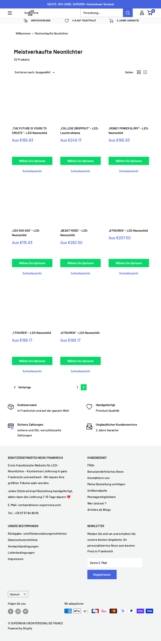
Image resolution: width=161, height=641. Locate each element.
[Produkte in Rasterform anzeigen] (139, 72)
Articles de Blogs (99, 509)
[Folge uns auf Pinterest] (25, 611)
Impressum (15, 559)
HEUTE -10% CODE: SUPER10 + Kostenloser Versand (80, 4)
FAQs (90, 465)
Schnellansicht (32, 171)
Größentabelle (97, 490)
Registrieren (102, 574)
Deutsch (14, 594)
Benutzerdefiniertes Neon (105, 471)
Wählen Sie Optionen (32, 161)
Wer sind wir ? (96, 503)
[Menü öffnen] (10, 13)
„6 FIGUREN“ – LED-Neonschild (79, 332)
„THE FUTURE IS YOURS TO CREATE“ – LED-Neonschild (29, 131)
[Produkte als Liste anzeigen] (145, 72)
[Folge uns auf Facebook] (10, 611)
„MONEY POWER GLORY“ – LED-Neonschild (129, 131)
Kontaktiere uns (98, 478)
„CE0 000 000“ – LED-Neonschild (26, 233)
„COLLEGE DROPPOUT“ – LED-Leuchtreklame (79, 131)
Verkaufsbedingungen (23, 546)
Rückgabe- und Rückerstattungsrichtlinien (37, 533)
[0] (149, 12)
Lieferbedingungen (21, 552)
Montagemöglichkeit (101, 497)
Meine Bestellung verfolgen (106, 484)
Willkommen (23, 33)
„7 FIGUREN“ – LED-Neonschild (31, 332)
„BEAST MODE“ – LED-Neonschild (74, 233)
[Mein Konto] (142, 13)
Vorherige (24, 387)
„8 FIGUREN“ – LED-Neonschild (128, 230)
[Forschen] (128, 12)
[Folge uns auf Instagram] (18, 611)
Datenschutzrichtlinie (23, 540)
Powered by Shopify (20, 628)
